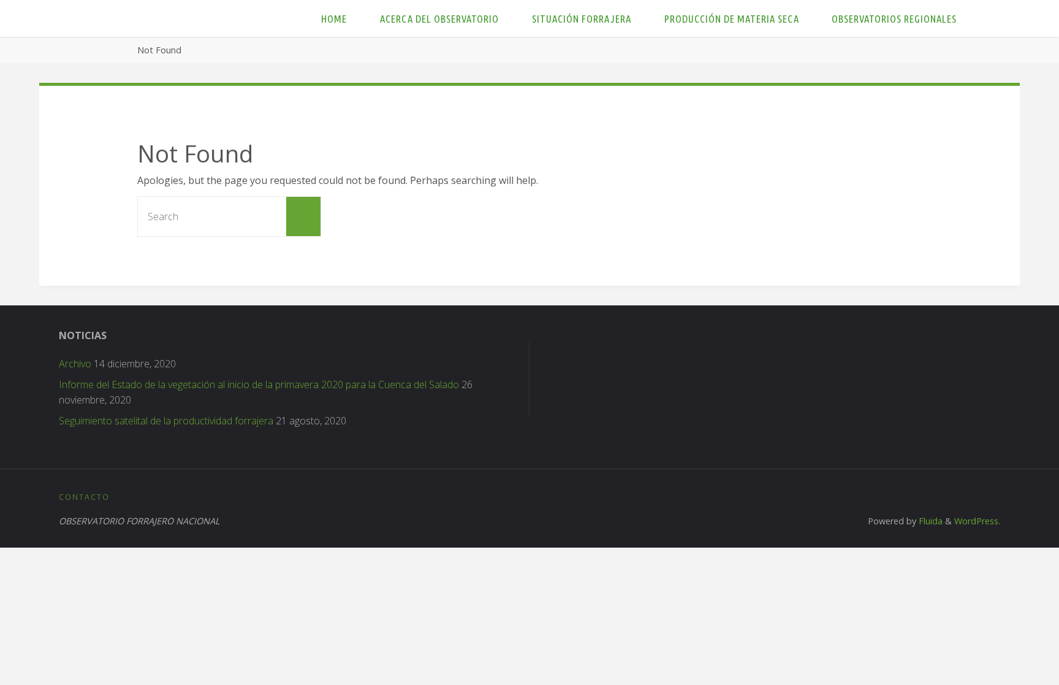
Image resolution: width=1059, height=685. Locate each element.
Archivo (75, 363)
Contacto (84, 496)
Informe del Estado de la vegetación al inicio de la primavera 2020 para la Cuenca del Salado (259, 384)
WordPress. (977, 521)
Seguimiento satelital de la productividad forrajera (166, 420)
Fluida (929, 521)
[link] (985, 18)
